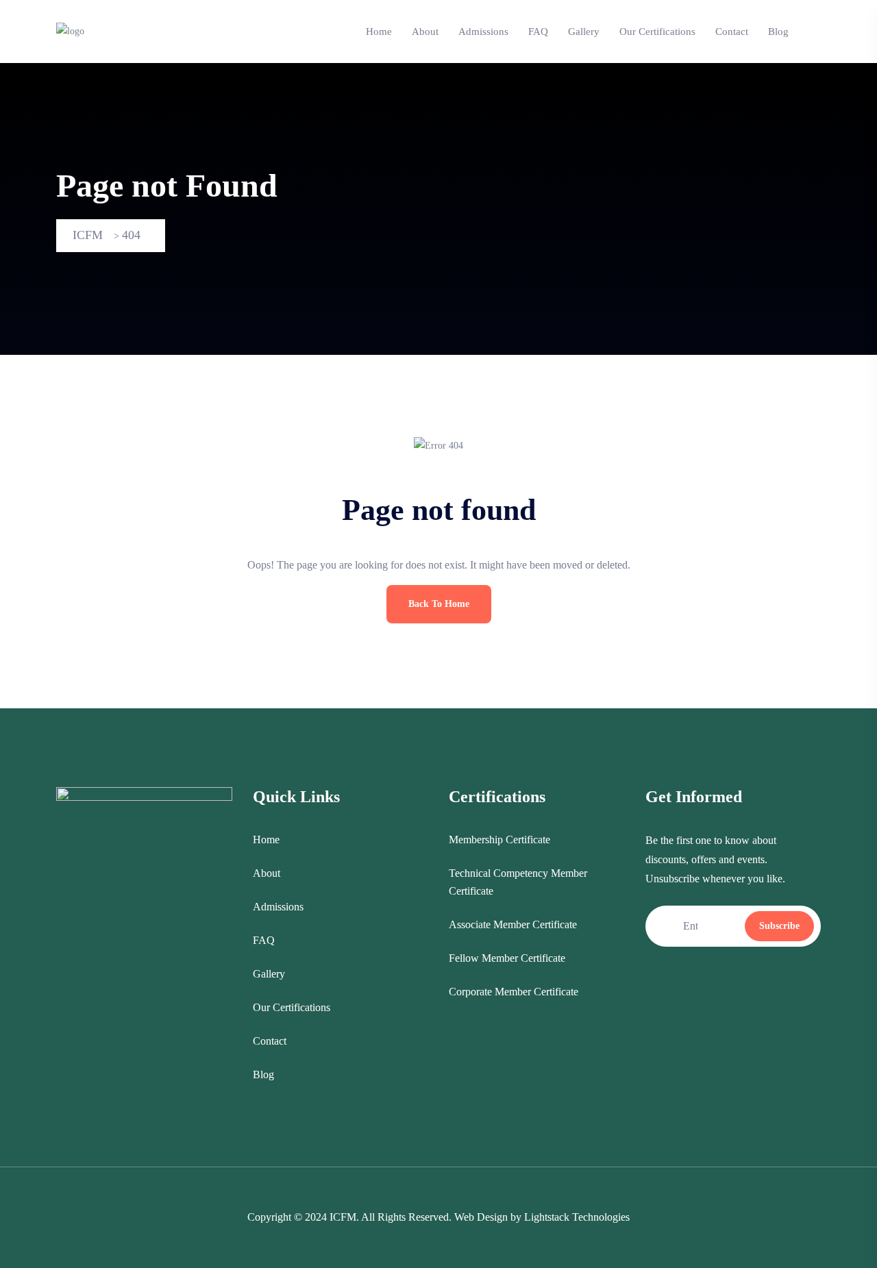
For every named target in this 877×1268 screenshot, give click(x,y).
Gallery (584, 31)
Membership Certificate (499, 839)
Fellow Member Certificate (507, 958)
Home (379, 31)
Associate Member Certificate (513, 924)
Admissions (483, 31)
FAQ (538, 31)
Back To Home (438, 604)
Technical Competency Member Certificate (518, 882)
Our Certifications (657, 31)
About (425, 31)
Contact (731, 31)
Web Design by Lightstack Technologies (542, 1217)
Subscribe (779, 926)
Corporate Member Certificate (513, 991)
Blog (778, 31)
